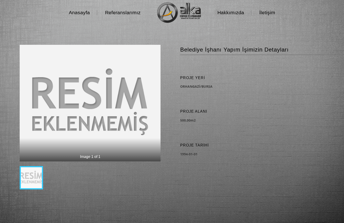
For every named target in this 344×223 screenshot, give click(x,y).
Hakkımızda (230, 12)
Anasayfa (79, 12)
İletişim (267, 12)
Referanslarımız (123, 12)
